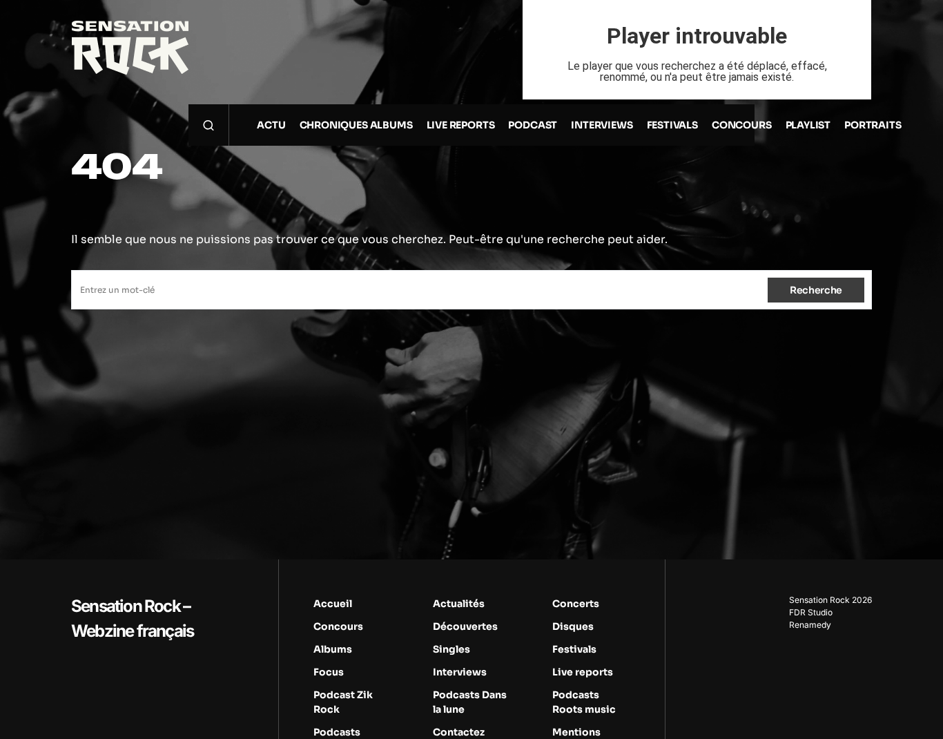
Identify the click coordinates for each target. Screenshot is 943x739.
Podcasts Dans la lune (470, 702)
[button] (208, 125)
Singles (451, 649)
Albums (332, 649)
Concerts (575, 603)
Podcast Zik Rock (343, 702)
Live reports (582, 672)
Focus (328, 672)
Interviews (460, 672)
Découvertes (465, 626)
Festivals (574, 649)
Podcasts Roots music (584, 702)
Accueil (332, 603)
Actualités (459, 603)
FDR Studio (811, 612)
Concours (338, 626)
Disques (573, 626)
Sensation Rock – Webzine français (132, 618)
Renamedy (810, 625)
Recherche (816, 290)
